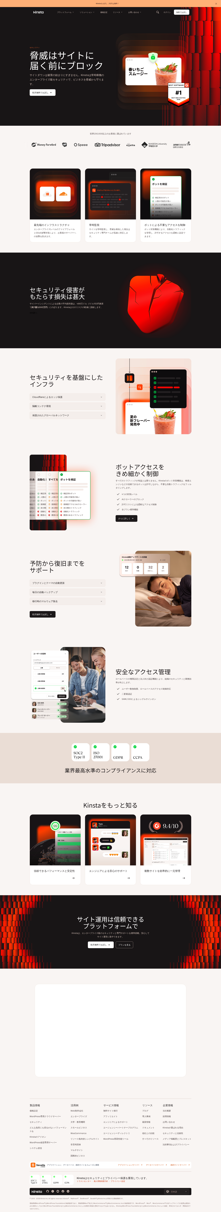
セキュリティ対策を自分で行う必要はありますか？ (124, 1051)
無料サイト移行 (110, 1110)
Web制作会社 (77, 1110)
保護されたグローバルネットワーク (50, 415)
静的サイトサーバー (179, 1165)
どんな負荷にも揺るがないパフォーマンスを (48, 1129)
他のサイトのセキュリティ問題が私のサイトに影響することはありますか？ (133, 1004)
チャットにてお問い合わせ (148, 1069)
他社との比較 (148, 1133)
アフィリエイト (110, 1116)
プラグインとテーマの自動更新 (48, 582)
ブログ (145, 1110)
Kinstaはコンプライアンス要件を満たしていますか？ (125, 1042)
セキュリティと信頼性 (173, 1133)
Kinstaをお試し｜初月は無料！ (107, 3)
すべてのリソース (150, 1138)
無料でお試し (181, 12)
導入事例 (146, 1116)
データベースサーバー (155, 1165)
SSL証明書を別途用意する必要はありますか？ (121, 1060)
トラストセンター (84, 1181)
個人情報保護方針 (101, 1181)
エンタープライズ (79, 1116)
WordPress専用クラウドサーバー (45, 1116)
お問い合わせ (169, 1122)
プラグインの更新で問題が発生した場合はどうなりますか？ (129, 1023)
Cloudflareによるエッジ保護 (47, 397)
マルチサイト (77, 1150)
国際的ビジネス (78, 1155)
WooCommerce (78, 1133)
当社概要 (167, 1110)
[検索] (157, 12)
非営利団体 (76, 1144)
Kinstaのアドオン (38, 1136)
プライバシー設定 (118, 1181)
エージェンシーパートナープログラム (120, 1127)
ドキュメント (148, 1127)
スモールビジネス (79, 1127)
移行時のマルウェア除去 (45, 601)
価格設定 (34, 1110)
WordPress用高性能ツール (115, 1138)
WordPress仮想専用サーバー (43, 1142)
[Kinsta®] (38, 12)
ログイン (167, 12)
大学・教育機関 (78, 1122)
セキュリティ (36, 1122)
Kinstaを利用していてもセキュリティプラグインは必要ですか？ (131, 1014)
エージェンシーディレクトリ (116, 1133)
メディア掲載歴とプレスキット (177, 1138)
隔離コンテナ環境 (41, 406)
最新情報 (146, 1122)
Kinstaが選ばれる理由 (173, 1127)
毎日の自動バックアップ (45, 592)
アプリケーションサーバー (128, 1165)
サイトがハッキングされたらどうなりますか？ (122, 993)
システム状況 (36, 1148)
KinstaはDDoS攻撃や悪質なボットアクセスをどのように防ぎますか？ (134, 1033)
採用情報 (167, 1116)
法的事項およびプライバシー (176, 1144)
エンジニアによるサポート (115, 1122)
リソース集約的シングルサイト (85, 1138)
